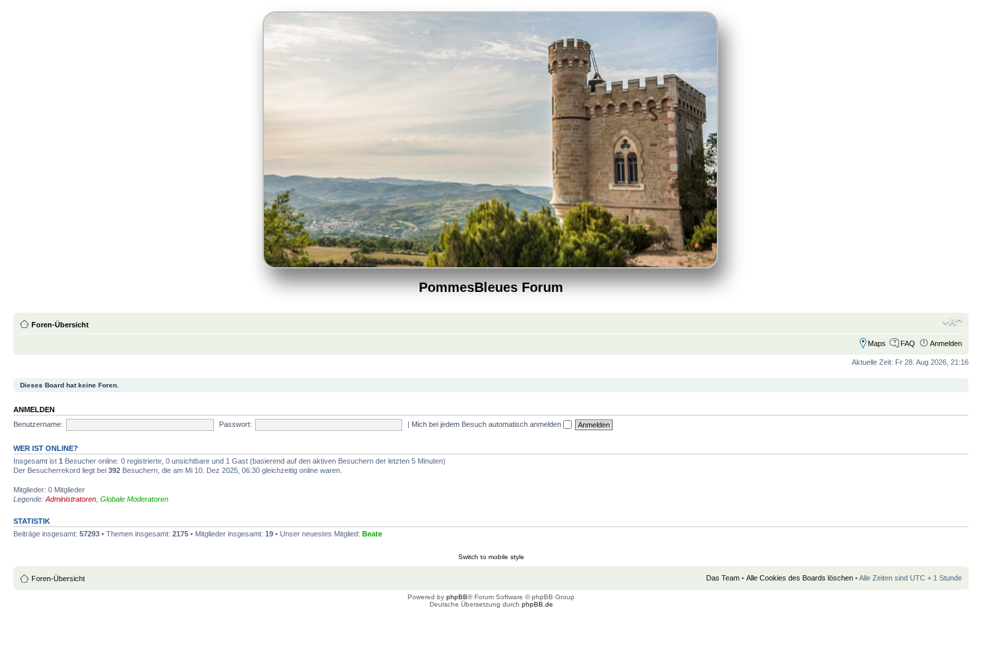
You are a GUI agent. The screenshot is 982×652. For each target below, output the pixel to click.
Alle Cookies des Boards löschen (799, 578)
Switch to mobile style (491, 556)
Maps (877, 343)
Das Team (723, 578)
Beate (372, 534)
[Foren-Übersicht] (491, 263)
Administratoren (70, 499)
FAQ (908, 343)
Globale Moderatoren (134, 499)
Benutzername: (38, 424)
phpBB (457, 597)
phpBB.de (537, 604)
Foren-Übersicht (60, 325)
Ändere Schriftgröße (952, 322)
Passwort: (235, 424)
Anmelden (946, 343)
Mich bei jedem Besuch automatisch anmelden (487, 424)
